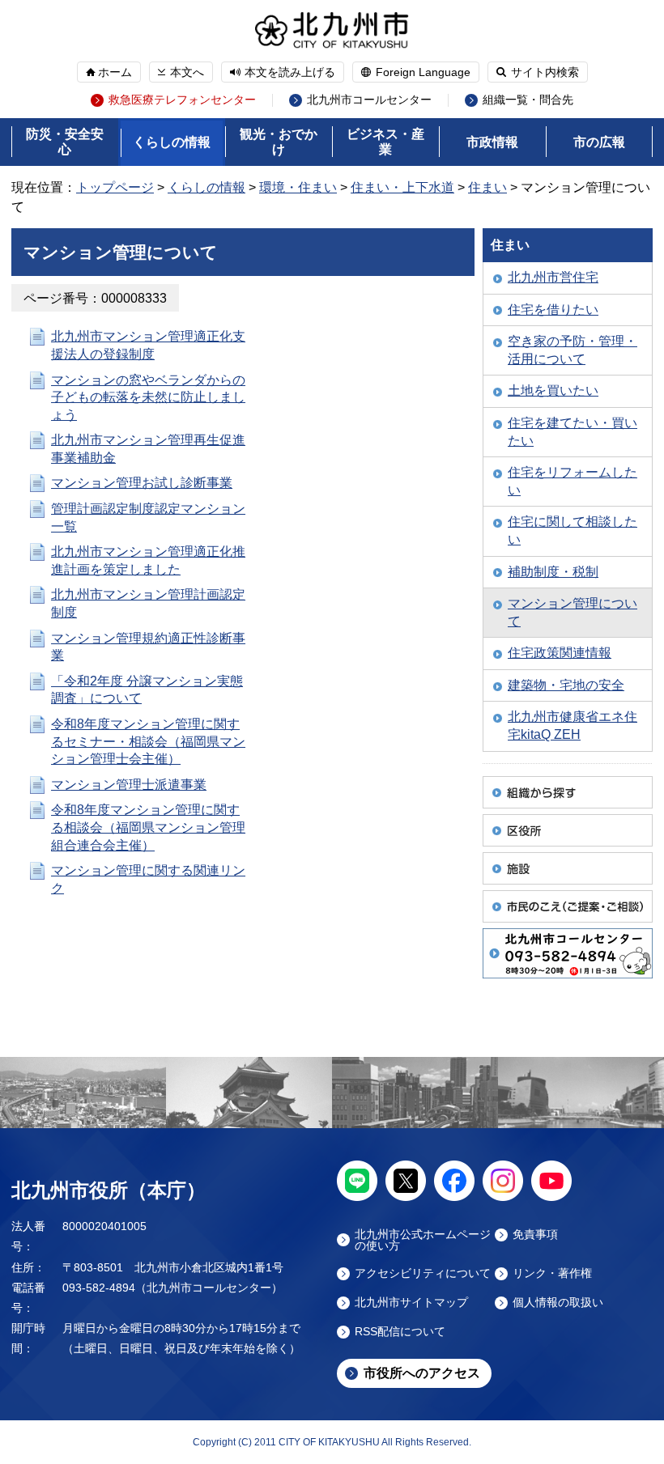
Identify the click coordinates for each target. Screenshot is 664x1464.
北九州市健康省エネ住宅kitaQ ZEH (572, 725)
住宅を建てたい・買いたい (572, 432)
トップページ (115, 187)
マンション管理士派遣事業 (128, 784)
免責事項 (535, 1234)
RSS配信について (400, 1332)
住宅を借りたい (553, 309)
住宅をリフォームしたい (572, 481)
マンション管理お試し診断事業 (141, 483)
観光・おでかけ (278, 141)
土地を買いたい (553, 390)
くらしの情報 (172, 142)
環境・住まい (298, 187)
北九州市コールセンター (369, 100)
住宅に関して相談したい (572, 530)
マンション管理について (572, 612)
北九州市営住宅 (553, 277)
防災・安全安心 (65, 141)
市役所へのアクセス (422, 1373)
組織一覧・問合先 (528, 100)
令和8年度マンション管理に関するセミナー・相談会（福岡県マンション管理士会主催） (148, 741)
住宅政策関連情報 (559, 653)
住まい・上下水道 (402, 187)
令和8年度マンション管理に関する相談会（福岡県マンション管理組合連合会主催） (148, 827)
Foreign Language (423, 72)
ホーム (115, 72)
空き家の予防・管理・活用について (572, 350)
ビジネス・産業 (385, 141)
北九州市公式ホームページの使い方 (423, 1239)
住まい (487, 187)
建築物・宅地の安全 (566, 685)
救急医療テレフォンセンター (182, 100)
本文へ (187, 72)
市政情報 (492, 142)
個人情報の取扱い (558, 1302)
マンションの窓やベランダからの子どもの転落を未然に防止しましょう (148, 397)
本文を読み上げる (290, 72)
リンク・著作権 (552, 1273)
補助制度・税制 (553, 572)
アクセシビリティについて (423, 1273)
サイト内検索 (545, 72)
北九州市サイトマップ (411, 1302)
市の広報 (599, 142)
